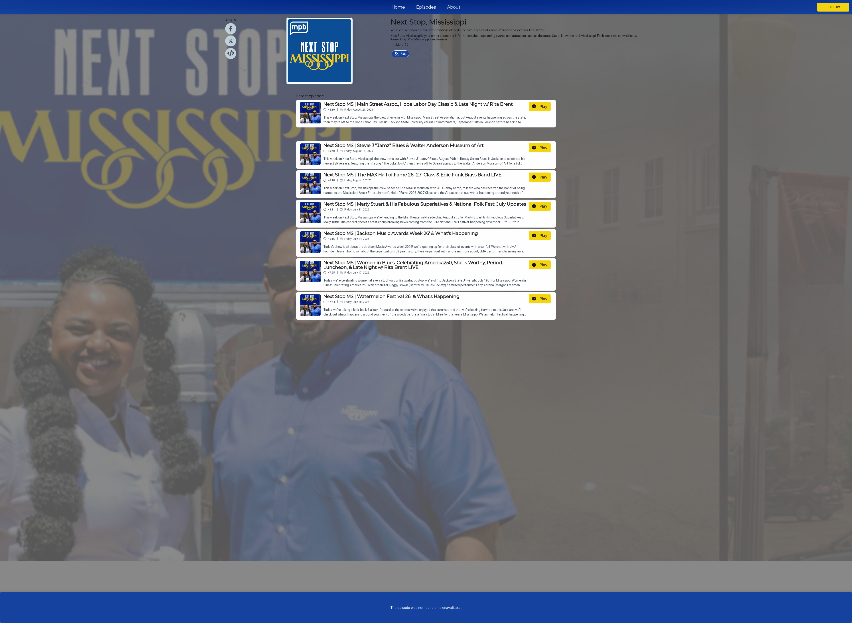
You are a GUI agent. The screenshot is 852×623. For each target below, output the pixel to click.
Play (543, 106)
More (398, 44)
